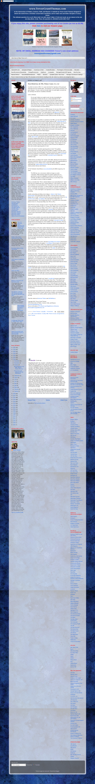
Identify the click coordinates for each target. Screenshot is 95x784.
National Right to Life (75, 713)
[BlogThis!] (59, 311)
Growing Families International (75, 397)
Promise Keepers (75, 229)
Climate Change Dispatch (76, 327)
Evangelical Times (75, 445)
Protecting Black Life (75, 726)
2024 (14, 349)
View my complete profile (17, 512)
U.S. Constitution (74, 370)
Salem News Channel (76, 487)
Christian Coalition (75, 559)
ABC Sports (73, 744)
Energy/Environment (33, 72)
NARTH (72, 402)
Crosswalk (73, 207)
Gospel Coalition (74, 209)
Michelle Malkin (74, 284)
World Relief (73, 238)
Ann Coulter (73, 249)
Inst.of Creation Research (77, 319)
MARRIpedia (73, 401)
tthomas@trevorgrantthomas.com (36, 307)
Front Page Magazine (76, 575)
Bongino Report (74, 419)
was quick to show (58, 220)
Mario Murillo (74, 158)
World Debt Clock (75, 527)
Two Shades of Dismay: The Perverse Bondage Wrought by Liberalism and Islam (18, 293)
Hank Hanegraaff (75, 135)
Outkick (72, 756)
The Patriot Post (15, 206)
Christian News (74, 428)
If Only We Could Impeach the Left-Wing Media (18, 372)
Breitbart (73, 421)
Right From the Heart (75, 230)
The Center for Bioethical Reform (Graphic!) (76, 736)
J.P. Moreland (74, 139)
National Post (74, 461)
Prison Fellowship (75, 227)
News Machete (74, 464)
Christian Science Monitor (77, 561)
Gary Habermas (74, 128)
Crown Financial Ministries (77, 519)
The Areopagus (74, 171)
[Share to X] (60, 311)
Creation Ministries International (75, 316)
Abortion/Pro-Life (15, 69)
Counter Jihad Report (76, 438)
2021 (14, 355)
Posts (73, 98)
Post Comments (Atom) (39, 403)
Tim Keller (73, 176)
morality (44, 313)
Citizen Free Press (75, 433)
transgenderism (60, 313)
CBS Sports (73, 747)
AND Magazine (74, 546)
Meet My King (77, 72)
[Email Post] (55, 311)
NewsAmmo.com (74, 466)
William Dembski (74, 178)
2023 (14, 351)
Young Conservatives (75, 641)
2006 (14, 416)
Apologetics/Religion (27, 69)
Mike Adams (73, 286)
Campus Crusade (75, 200)
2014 (14, 401)
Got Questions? (74, 132)
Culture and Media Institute (77, 440)
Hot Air (72, 582)
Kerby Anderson (74, 151)
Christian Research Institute (77, 121)
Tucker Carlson (74, 638)
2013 (14, 403)
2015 (14, 399)
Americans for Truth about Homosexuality (77, 381)
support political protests (41, 164)
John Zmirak (73, 272)
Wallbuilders (73, 639)
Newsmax (73, 468)
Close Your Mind (15, 270)
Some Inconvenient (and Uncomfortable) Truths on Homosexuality (18, 332)
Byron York (73, 256)
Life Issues (73, 703)
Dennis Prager (74, 263)
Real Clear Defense (75, 477)
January (16, 391)
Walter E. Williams (75, 305)
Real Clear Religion (16, 213)
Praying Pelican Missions (76, 225)
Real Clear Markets (16, 211)
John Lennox (74, 144)
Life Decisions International (77, 698)
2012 (14, 405)
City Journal (73, 435)
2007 (14, 415)
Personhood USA (75, 715)
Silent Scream (74, 728)
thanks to (53, 194)
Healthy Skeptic (74, 352)
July (15, 379)
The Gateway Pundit (75, 623)
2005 (14, 418)
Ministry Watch (74, 221)
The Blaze (73, 617)
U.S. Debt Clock (74, 525)
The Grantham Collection (76, 738)
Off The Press (74, 470)
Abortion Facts (74, 676)
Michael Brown (74, 160)
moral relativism (37, 313)
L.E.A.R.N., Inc (74, 696)
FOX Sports (73, 751)
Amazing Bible (74, 193)
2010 (14, 409)
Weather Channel (75, 758)
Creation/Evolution (50, 69)
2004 (14, 420)
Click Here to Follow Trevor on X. (19, 58)
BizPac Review (74, 552)
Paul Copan (73, 165)
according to (42, 198)
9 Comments (50, 311)
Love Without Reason (76, 219)
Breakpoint (73, 198)
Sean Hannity (74, 606)
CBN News (73, 423)
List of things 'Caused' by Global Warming (76, 335)
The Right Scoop (74, 630)
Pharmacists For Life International (75, 718)
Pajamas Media (74, 590)
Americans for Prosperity (76, 544)
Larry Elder (73, 273)
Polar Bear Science (75, 341)
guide (54, 247)
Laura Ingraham (74, 585)
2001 (14, 424)
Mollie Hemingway (75, 288)
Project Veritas (74, 473)
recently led (51, 278)
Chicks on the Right (75, 557)
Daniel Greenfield (75, 259)
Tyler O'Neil (73, 302)
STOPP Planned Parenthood (74, 731)
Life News (73, 705)
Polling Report (74, 663)
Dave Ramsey (74, 521)
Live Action (73, 710)
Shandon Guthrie (75, 167)
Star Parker (73, 298)
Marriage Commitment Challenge (74, 74)
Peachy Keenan (74, 291)
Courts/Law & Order (39, 69)
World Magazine (74, 507)
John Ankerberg (74, 142)
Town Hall (73, 636)
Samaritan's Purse (75, 232)
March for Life (74, 712)
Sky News (73, 489)
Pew (72, 661)
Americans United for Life (76, 679)
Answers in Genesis (75, 311)
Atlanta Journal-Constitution (18, 216)
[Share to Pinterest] (63, 311)
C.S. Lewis (73, 118)
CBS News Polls (74, 650)
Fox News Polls (74, 652)
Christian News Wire (75, 430)
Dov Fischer (73, 265)
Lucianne (73, 589)
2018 (14, 393)
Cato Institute (74, 554)
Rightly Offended (74, 603)
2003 (14, 422)
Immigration (51, 72)
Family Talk (73, 391)
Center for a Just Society (76, 556)
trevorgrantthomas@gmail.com (47, 53)
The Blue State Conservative (74, 620)
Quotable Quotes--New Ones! (57, 74)
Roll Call (72, 486)
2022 (14, 353)
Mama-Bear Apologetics (76, 157)
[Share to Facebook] (62, 311)
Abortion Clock (74, 674)
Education (76, 69)
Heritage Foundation (75, 580)
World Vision (73, 239)
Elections (45, 74)
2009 (14, 411)
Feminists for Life (75, 689)
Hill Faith (73, 210)
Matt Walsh (73, 281)
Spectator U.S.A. (74, 610)
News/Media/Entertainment (28, 74)
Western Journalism (75, 503)
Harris (72, 656)
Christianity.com (74, 203)
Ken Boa (73, 149)
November (17, 362)
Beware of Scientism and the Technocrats (17, 281)
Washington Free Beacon (76, 500)
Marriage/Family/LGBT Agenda (63, 72)
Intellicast (73, 752)
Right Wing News (75, 601)
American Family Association (74, 378)
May (15, 383)
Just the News (74, 452)
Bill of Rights (73, 364)
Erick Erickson (74, 266)
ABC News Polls (74, 647)
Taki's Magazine (74, 612)
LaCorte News (74, 454)
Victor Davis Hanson (75, 304)
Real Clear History (16, 214)
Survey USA (73, 666)
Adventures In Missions (76, 189)
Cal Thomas (73, 258)
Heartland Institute (75, 332)
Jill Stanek (73, 694)
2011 (14, 407)
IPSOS (72, 658)
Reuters (72, 484)
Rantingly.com (74, 475)
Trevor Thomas (31, 315)
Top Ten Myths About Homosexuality (75, 413)
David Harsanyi (74, 261)
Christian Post (74, 202)
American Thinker (41, 298)
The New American (75, 627)
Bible (72, 363)
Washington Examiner (76, 498)
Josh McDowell (74, 148)
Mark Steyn (73, 279)
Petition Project (74, 339)
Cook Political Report (75, 568)
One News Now (74, 471)
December (17, 360)
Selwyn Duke (74, 296)
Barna (72, 649)
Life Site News (74, 456)
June (15, 381)
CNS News (73, 437)
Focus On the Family (75, 394)
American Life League (76, 678)
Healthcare (43, 72)
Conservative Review (75, 563)
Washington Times (75, 501)
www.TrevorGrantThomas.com (47, 8)
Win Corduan (74, 181)
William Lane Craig (75, 179)
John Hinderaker (74, 270)
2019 (14, 359)
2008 (14, 413)
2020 (14, 357)
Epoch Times (74, 444)
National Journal (74, 459)
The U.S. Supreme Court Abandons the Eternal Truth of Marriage (21, 225)
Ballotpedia (73, 550)
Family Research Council (76, 389)
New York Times (74, 463)
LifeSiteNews (51, 298)
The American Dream (76, 613)
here (39, 26)
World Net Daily (74, 509)
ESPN (72, 749)
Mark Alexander (74, 277)
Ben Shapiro (73, 252)
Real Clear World (75, 482)
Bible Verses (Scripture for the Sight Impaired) (77, 196)
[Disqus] (47, 336)
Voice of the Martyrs (75, 234)
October (16, 364)
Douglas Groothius (75, 125)
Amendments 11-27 (75, 359)
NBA (47, 313)
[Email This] (58, 311)
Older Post (63, 400)
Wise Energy (73, 346)
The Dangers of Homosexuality (64, 69)
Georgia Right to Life (75, 691)
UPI (71, 494)
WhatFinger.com (74, 505)
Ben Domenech (74, 251)
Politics (39, 74)
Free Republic (74, 573)
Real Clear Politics (75, 597)
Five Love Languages (76, 393)
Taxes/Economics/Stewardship (18, 72)
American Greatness (75, 539)
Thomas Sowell (74, 300)
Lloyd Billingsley (74, 275)
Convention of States (75, 566)
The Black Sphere (16, 207)
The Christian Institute (76, 172)
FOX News (73, 447)
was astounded (47, 168)
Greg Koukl (73, 134)
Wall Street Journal (75, 496)
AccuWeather (74, 745)
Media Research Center (76, 457)
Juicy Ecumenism (75, 215)
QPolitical (73, 594)
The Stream (73, 632)
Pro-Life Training (74, 407)
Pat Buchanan (74, 289)
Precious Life (74, 723)
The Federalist (74, 622)
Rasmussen (73, 665)
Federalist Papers (75, 366)
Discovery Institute (75, 318)
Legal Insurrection (75, 587)
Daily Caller (73, 570)
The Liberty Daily (74, 493)
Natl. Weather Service (76, 754)
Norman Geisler (74, 164)
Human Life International (76, 692)
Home (48, 400)
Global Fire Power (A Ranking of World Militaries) (77, 578)
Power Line (73, 592)
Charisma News (74, 424)
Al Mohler (73, 114)
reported (51, 209)
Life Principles (74, 706)
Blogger (57, 771)
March (16, 387)
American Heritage (75, 361)
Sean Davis (73, 295)
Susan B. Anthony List (76, 733)
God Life (73, 130)
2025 (14, 347)
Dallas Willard (74, 123)
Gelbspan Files (74, 331)
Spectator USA (74, 491)
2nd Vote (73, 672)
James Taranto (74, 268)
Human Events (74, 583)
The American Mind (75, 615)
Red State (73, 599)
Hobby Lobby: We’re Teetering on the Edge (17, 237)
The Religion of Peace (76, 174)
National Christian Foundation (75, 223)
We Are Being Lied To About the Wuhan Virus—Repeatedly (21, 308)
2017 (14, 395)
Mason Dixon (74, 659)
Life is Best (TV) (74, 701)
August (16, 377)
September (17, 375)
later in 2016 (35, 136)
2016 (14, 397)
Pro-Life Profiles (74, 725)
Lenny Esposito (74, 155)
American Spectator (75, 540)
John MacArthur (74, 146)
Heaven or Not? (74, 137)
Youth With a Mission (75, 241)
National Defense (15, 74)
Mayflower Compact (75, 368)
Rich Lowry (73, 293)
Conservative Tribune (76, 565)
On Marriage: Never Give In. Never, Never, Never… (18, 321)
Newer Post (31, 400)
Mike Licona (73, 162)
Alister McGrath (74, 116)
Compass (73, 518)
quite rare (56, 112)
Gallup (72, 654)
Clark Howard (74, 516)
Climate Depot (15, 203)
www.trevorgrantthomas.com (35, 304)
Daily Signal (73, 442)
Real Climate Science (76, 342)
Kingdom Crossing (75, 217)
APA (32, 313)
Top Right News (74, 634)
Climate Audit (74, 325)
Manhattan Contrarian (76, 337)
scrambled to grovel (52, 155)
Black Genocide (74, 681)
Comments (75, 100)
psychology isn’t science (54, 241)
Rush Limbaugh (74, 605)
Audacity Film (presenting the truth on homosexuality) (77, 384)
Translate (37, 764)
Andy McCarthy (74, 247)
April (15, 385)
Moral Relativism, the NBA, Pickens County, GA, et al (19, 367)
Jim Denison (73, 141)
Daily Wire (73, 572)
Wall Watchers (74, 236)
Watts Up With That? (75, 344)
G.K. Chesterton (74, 127)
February (16, 389)
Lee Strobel (73, 153)
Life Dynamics (74, 699)
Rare (72, 596)
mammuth (46, 771)
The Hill (72, 625)
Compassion (73, 205)
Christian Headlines (75, 119)
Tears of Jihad (74, 169)
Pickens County (52, 313)
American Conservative (76, 537)
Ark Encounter (74, 313)
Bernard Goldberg (75, 254)
